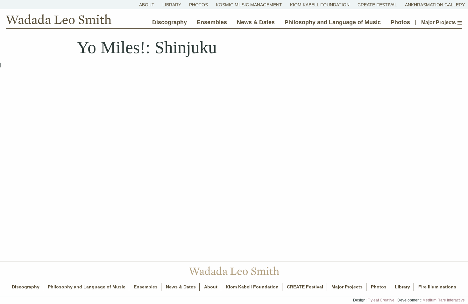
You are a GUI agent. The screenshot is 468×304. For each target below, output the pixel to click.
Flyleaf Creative (380, 300)
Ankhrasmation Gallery (435, 4)
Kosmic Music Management (249, 4)
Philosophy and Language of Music (333, 22)
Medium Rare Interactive (443, 300)
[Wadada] (58, 21)
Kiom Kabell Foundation (320, 4)
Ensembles (212, 22)
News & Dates (256, 22)
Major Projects (439, 22)
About (146, 4)
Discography (169, 22)
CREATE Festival (377, 4)
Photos (198, 4)
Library (171, 4)
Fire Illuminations (437, 286)
